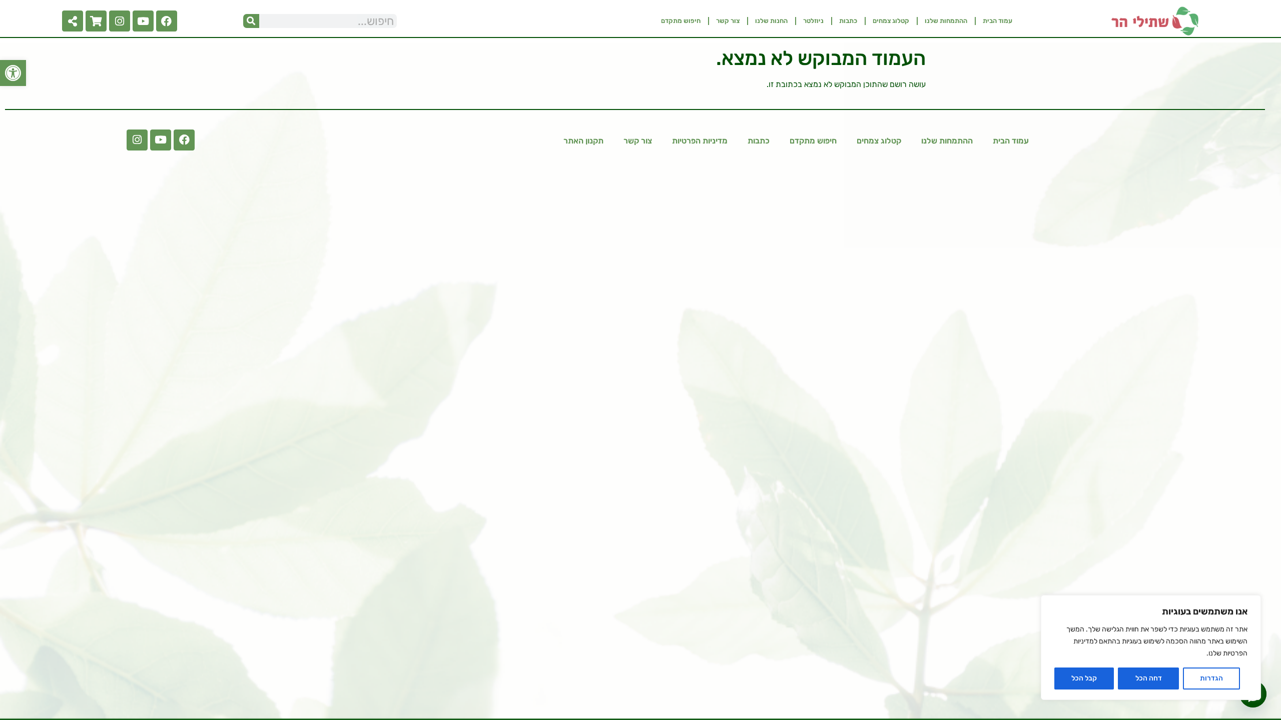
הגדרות (1211, 678)
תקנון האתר (583, 141)
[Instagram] (119, 21)
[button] (13, 73)
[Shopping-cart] (96, 21)
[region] (1151, 647)
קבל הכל (1084, 678)
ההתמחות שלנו (946, 20)
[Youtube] (143, 21)
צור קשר (728, 20)
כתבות (848, 20)
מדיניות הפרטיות (700, 141)
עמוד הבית (997, 20)
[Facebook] (166, 21)
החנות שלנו (771, 20)
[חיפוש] (251, 21)
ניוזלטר (813, 20)
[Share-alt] (72, 21)
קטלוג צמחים (891, 20)
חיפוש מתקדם (681, 20)
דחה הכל (1148, 678)
